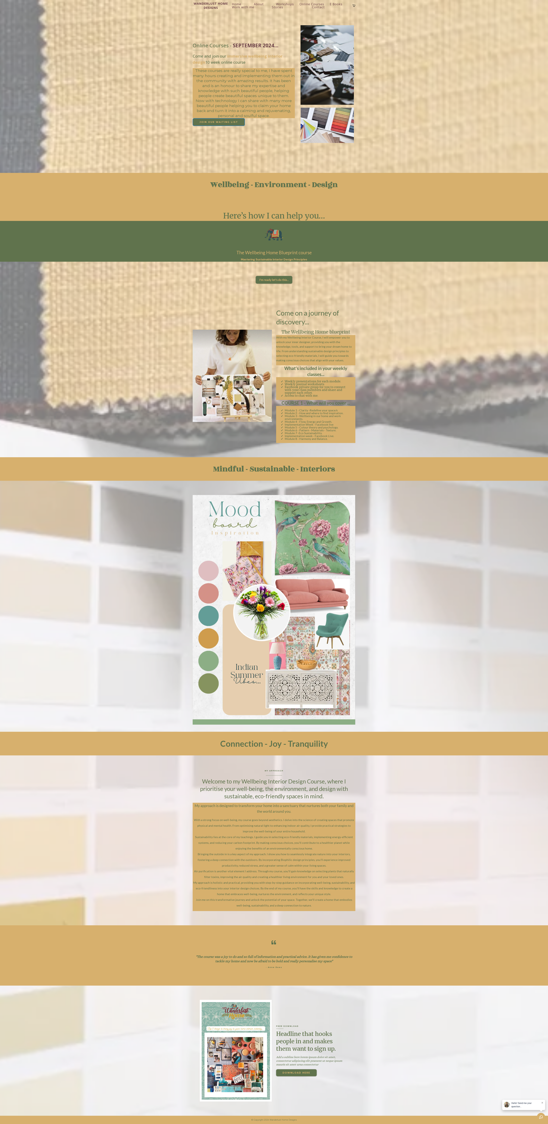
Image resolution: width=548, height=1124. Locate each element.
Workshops (285, 4)
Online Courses (312, 4)
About (259, 4)
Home (236, 4)
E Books (336, 4)
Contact (318, 7)
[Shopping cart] (353, 5)
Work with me (243, 7)
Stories (277, 7)
